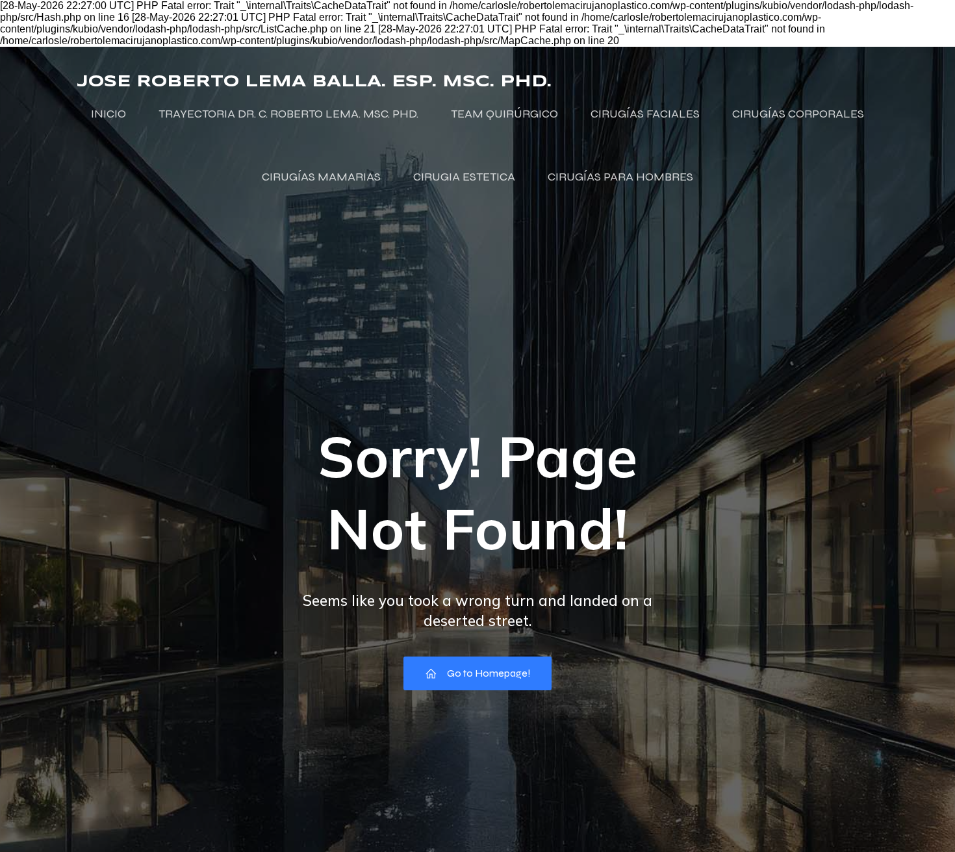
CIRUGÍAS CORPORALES (798, 113)
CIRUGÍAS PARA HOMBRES (620, 176)
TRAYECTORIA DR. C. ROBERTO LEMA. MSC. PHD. (288, 113)
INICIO (108, 113)
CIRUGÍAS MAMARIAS (321, 176)
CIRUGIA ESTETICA (464, 176)
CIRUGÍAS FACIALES (645, 113)
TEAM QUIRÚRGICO (504, 113)
